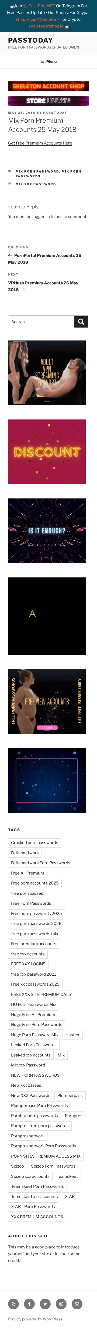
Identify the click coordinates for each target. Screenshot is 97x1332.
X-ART (71, 1196)
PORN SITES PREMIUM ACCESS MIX (46, 1156)
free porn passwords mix (34, 933)
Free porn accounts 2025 (35, 883)
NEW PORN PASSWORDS (35, 1075)
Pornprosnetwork (27, 1136)
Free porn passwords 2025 (36, 913)
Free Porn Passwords (31, 903)
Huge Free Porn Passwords (36, 1024)
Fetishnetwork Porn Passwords (40, 863)
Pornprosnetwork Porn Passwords (43, 1146)
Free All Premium (27, 873)
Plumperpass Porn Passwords (39, 1105)
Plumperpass (70, 1095)
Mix (61, 1055)
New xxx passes (26, 1085)
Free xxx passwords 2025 (35, 984)
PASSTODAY (30, 40)
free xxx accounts (28, 954)
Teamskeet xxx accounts (34, 1196)
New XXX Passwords (30, 1095)
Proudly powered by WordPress (35, 1319)
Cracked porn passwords (34, 842)
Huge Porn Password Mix (34, 1034)
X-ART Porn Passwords (33, 1206)
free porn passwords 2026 (36, 923)
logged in (41, 216)
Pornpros (73, 1115)
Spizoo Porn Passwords (53, 1166)
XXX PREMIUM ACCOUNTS (37, 1216)
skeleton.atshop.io (46, 26)
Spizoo (17, 1166)
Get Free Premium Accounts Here (40, 143)
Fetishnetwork (25, 853)
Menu (51, 61)
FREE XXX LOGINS (28, 964)
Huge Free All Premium (33, 1014)
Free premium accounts (33, 943)
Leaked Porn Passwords (34, 1044)
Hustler (72, 1034)
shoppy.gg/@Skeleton (36, 19)
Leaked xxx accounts (31, 1055)
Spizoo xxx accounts (30, 1176)
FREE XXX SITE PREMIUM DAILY (41, 994)
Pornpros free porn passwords (40, 1125)
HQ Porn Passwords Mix (33, 1004)
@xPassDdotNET (39, 6)
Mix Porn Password (37, 171)
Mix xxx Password (36, 184)
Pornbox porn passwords (34, 1115)
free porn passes (27, 893)
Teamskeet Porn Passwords (37, 1186)
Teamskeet (67, 1176)
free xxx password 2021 (33, 974)
